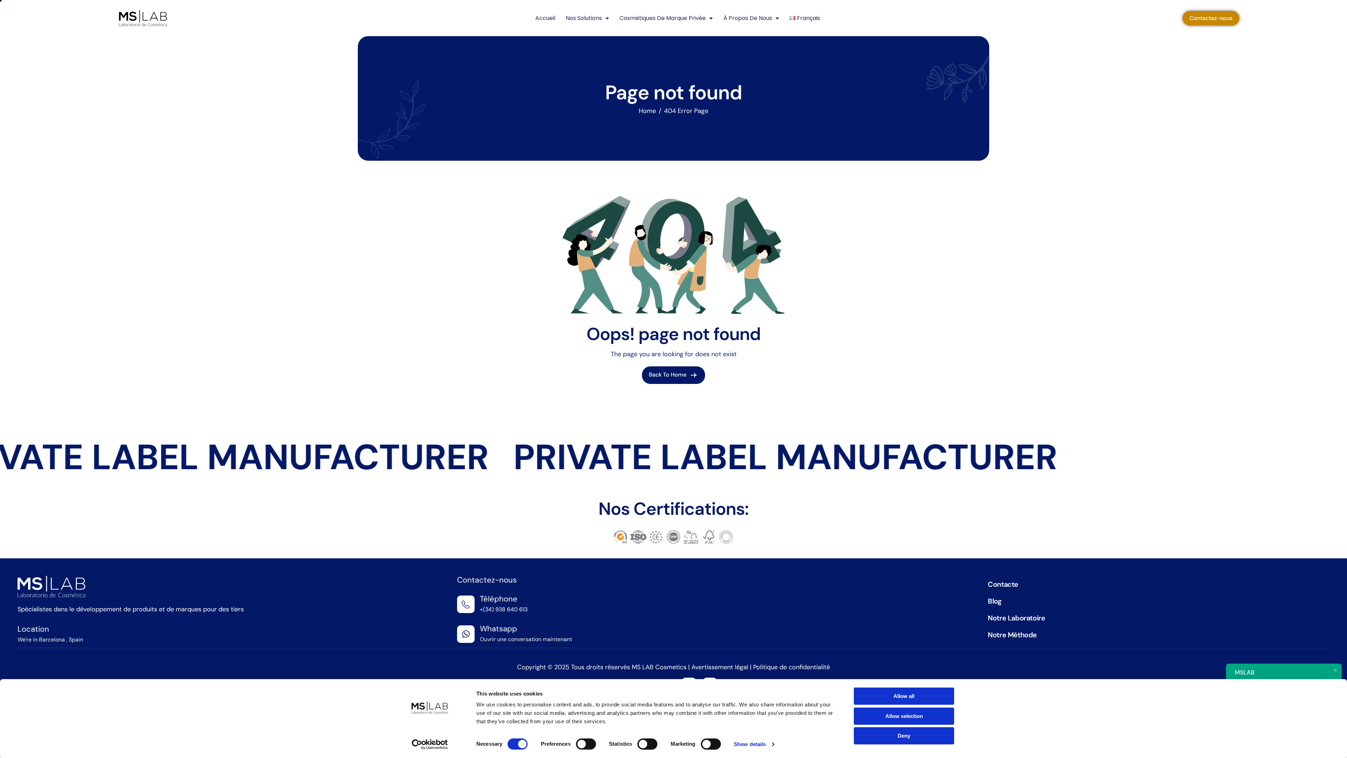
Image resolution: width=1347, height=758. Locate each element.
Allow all (903, 696)
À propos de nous (747, 18)
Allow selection (904, 716)
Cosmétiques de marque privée (662, 18)
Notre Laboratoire (1016, 618)
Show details (750, 744)
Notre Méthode (1012, 634)
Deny (904, 736)
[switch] (586, 744)
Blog (994, 601)
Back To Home (668, 374)
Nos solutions (584, 18)
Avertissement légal (720, 667)
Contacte (1003, 584)
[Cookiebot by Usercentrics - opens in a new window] (430, 744)
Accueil (545, 18)
